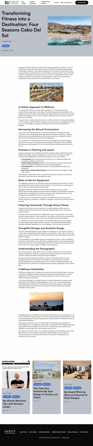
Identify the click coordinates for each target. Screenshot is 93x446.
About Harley (24, 432)
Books (56, 2)
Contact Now (81, 2)
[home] (12, 2)
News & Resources (66, 2)
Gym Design (24, 2)
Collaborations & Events (45, 2)
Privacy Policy (65, 437)
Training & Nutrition (33, 2)
